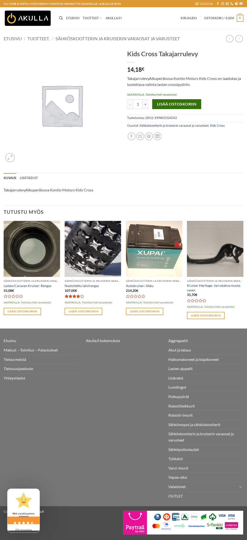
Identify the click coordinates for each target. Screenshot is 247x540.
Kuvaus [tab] (10, 178)
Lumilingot (177, 387)
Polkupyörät (178, 396)
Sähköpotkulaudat (183, 449)
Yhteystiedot (14, 378)
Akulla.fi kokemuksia (103, 340)
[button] (204, 3)
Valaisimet (177, 486)
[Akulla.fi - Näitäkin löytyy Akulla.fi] (28, 18)
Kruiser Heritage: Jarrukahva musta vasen (213, 287)
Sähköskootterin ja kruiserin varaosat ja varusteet (117, 38)
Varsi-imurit (178, 468)
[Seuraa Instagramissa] (222, 4)
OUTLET (175, 496)
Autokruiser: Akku (139, 286)
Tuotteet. (38, 38)
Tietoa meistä (15, 359)
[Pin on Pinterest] (149, 136)
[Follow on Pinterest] (236, 4)
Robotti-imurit (180, 415)
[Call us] (231, 4)
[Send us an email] (227, 4)
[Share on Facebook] (132, 136)
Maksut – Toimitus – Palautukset (31, 350)
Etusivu (72, 18)
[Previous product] (239, 38)
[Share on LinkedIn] (158, 136)
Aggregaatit (178, 340)
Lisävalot (175, 378)
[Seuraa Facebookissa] (217, 4)
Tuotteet (91, 18)
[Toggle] (240, 487)
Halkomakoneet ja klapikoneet (193, 359)
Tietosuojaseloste (18, 368)
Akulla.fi (114, 18)
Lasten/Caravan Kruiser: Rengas (27, 286)
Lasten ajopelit (180, 368)
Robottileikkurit (181, 406)
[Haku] (61, 18)
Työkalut (175, 458)
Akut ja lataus (179, 350)
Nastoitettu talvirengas (82, 286)
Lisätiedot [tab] (29, 178)
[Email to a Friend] (140, 136)
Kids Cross (217, 125)
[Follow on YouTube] (241, 4)
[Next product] (229, 38)
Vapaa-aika (177, 477)
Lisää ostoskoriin (177, 104)
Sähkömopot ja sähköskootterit (194, 424)
